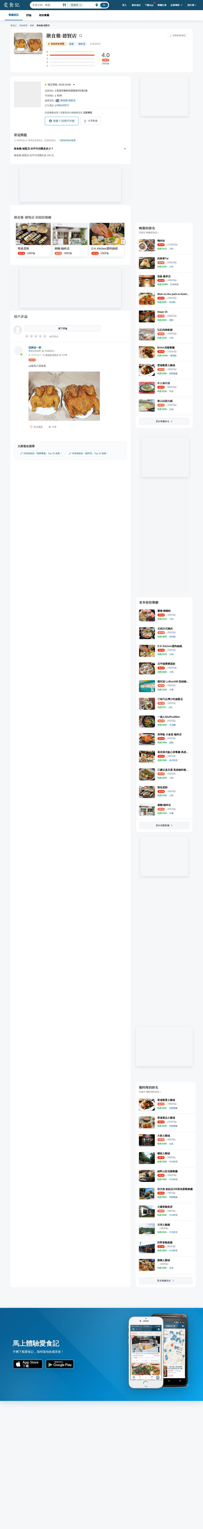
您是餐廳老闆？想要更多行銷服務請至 (68, 112)
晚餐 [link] (71, 44)
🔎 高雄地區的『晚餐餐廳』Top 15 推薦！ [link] (41, 453)
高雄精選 (23, 25)
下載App (149, 5)
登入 (124, 5)
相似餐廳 (44, 15)
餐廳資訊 (14, 14)
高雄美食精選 (57, 44)
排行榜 (190, 5)
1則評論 (105, 63)
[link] (171, 249)
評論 (28, 15)
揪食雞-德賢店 (61, 35)
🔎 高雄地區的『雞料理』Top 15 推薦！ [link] (88, 453)
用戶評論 (20, 316)
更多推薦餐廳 (162, 825)
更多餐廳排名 (162, 421)
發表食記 (136, 5)
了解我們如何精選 (67, 140)
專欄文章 (162, 5)
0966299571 (62, 105)
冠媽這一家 (35, 347)
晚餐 (32, 25)
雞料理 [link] (82, 44)
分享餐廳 (93, 120)
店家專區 (175, 5)
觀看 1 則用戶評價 (64, 120)
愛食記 (13, 25)
